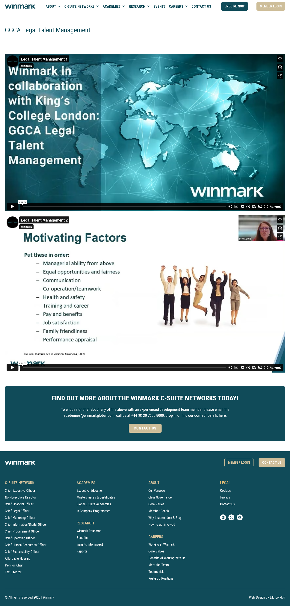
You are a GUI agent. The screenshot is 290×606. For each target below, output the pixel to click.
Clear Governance (160, 497)
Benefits (82, 538)
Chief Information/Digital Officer (26, 525)
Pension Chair (14, 565)
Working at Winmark (161, 544)
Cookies (225, 491)
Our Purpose (156, 491)
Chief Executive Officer (20, 491)
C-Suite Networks (79, 6)
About (51, 6)
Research (137, 6)
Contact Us (201, 6)
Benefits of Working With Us (166, 558)
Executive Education (90, 491)
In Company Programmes (93, 511)
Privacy (225, 497)
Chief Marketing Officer (20, 518)
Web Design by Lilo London (267, 597)
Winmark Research (89, 531)
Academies (112, 6)
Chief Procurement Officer (22, 531)
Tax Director (13, 572)
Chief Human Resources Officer (25, 545)
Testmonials (156, 572)
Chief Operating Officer (20, 538)
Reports (82, 551)
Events (159, 6)
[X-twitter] (231, 517)
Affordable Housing (17, 559)
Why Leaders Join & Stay (165, 518)
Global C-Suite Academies (94, 504)
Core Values (156, 504)
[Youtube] (240, 517)
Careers (176, 6)
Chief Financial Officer (19, 504)
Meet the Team (158, 565)
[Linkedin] (223, 517)
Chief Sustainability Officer (22, 552)
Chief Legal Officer (17, 511)
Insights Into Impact (90, 544)
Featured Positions (160, 578)
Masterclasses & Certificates (96, 497)
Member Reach (158, 511)
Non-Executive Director (20, 497)
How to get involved (161, 525)
